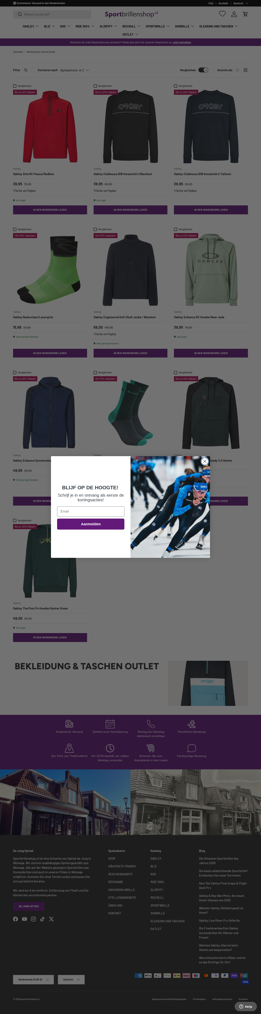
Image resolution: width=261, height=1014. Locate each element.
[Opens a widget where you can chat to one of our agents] (245, 1007)
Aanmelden (91, 524)
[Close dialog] (204, 461)
